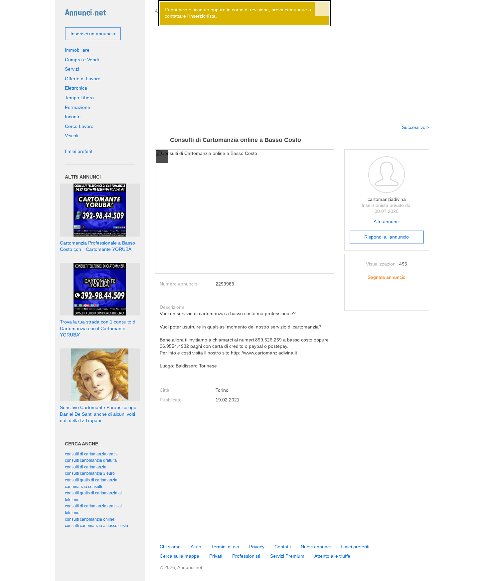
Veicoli (71, 135)
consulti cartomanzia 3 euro (90, 473)
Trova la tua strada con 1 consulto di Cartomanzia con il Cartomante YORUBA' (98, 328)
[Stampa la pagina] (386, 300)
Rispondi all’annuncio (386, 237)
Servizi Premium (287, 556)
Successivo (413, 127)
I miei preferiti (79, 151)
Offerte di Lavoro (82, 78)
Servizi (72, 69)
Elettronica (76, 88)
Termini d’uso (225, 546)
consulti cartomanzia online (89, 519)
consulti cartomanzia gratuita (91, 460)
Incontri (73, 116)
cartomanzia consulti (83, 486)
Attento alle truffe (332, 556)
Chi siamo (170, 546)
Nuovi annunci (316, 546)
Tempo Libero (79, 97)
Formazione (77, 107)
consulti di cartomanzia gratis (91, 454)
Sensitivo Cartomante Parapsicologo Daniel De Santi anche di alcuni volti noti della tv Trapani (98, 414)
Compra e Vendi (82, 59)
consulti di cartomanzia (85, 467)
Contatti (282, 546)
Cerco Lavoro (79, 126)
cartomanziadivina (387, 199)
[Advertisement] (292, 67)
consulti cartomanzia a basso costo (96, 525)
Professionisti (246, 556)
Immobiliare (77, 50)
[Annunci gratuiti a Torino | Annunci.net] (85, 12)
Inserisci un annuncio (93, 33)
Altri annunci (387, 221)
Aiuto (196, 546)
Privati (215, 556)
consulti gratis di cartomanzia (91, 480)
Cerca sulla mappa (179, 556)
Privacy (256, 546)
